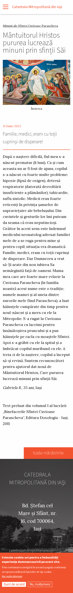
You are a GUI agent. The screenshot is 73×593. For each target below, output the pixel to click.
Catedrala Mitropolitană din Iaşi (37, 7)
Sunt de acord (14, 584)
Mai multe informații (12, 576)
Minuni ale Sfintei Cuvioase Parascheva (30, 26)
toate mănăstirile (48, 453)
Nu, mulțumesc (40, 584)
